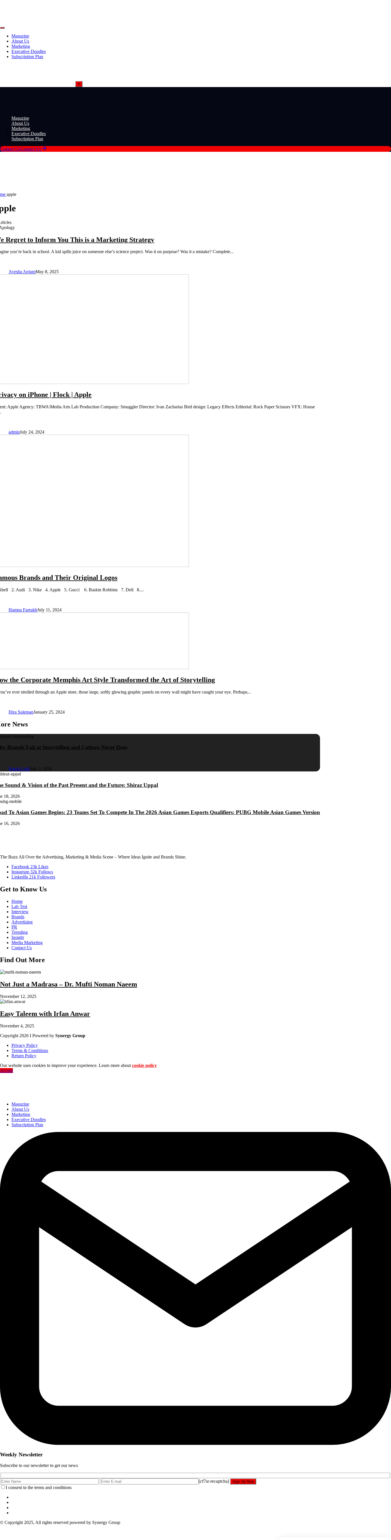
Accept (6, 1070)
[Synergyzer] (15, 105)
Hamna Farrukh (23, 609)
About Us (20, 41)
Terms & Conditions (29, 1050)
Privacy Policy (24, 1045)
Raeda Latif (19, 768)
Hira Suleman (21, 712)
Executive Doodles (28, 51)
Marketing (20, 46)
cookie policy (144, 1065)
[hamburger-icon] (2, 28)
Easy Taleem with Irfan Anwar (45, 1013)
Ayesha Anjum (22, 271)
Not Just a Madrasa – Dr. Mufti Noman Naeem (68, 984)
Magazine (20, 36)
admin (14, 432)
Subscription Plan (27, 56)
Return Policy (23, 1055)
